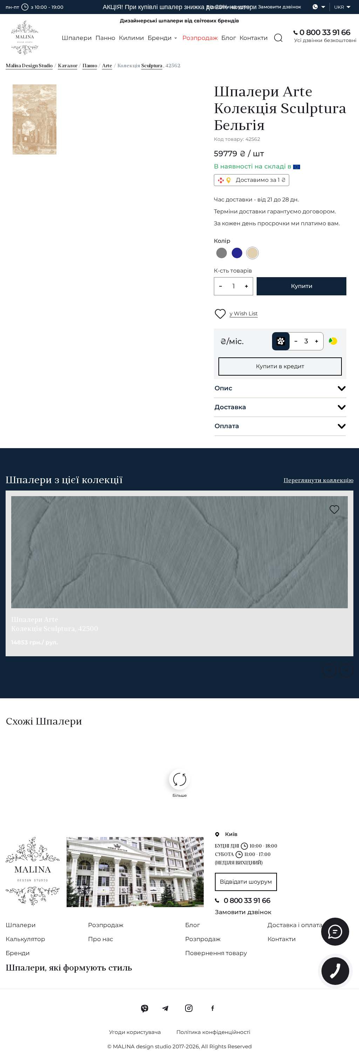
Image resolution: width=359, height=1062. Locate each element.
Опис (223, 388)
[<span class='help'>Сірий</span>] (221, 253)
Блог (228, 37)
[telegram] (165, 1008)
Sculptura (151, 66)
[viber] (144, 1008)
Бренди (18, 953)
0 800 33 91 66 (247, 900)
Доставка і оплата (295, 925)
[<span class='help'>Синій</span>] (237, 253)
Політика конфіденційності (213, 1032)
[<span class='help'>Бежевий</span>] (252, 253)
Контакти (253, 37)
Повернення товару (216, 953)
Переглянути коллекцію (318, 481)
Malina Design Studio (29, 66)
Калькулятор (25, 939)
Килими (131, 37)
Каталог (67, 66)
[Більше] (179, 779)
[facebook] (212, 1008)
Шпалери (77, 37)
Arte (107, 66)
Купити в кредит (280, 366)
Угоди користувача (135, 1032)
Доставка (230, 407)
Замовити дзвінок (279, 6)
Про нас (100, 939)
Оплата (227, 426)
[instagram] (188, 1008)
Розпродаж (200, 37)
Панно (105, 37)
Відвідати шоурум (228, 6)
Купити (301, 286)
